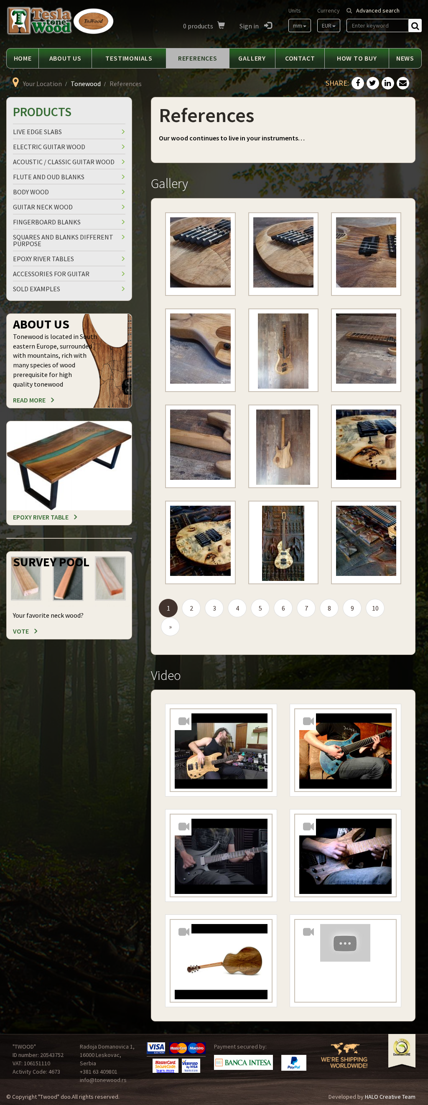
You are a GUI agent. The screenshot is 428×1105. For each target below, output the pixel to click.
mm (297, 25)
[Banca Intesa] (243, 1062)
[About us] (344, 1060)
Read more (29, 400)
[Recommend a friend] (403, 83)
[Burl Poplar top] (366, 447)
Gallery (252, 58)
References (197, 58)
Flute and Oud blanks (48, 177)
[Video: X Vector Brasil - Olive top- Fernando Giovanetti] (221, 751)
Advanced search (378, 10)
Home (23, 58)
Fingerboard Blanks (47, 222)
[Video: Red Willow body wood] (221, 856)
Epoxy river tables (43, 259)
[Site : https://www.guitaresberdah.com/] (283, 255)
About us (65, 58)
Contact (300, 58)
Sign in (249, 26)
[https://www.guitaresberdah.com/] (200, 255)
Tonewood (86, 83)
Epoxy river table (41, 517)
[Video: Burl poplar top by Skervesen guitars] (345, 751)
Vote (21, 631)
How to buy (357, 58)
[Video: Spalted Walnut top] (345, 856)
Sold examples (36, 289)
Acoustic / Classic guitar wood (64, 162)
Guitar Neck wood (43, 207)
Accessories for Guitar (51, 274)
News (405, 58)
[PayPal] (293, 1063)
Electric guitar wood (49, 147)
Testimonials (129, 58)
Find (415, 25)
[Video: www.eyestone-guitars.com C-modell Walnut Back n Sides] (221, 961)
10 (375, 608)
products (198, 26)
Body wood (31, 192)
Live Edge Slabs (37, 131)
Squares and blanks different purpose (63, 240)
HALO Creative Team (390, 1096)
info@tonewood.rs (103, 1080)
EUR (326, 25)
